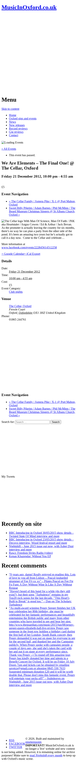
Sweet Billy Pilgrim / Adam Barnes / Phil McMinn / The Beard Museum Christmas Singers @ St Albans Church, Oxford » (42, 211)
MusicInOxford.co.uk (29, 7)
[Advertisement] (38, 53)
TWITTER (15, 747)
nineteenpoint (33, 742)
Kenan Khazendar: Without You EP (30, 556)
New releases (17, 125)
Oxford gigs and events (22, 118)
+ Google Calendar (12, 253)
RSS (11, 740)
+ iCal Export (32, 253)
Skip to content (10, 108)
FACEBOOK (17, 743)
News (12, 121)
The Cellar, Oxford (20, 306)
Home (12, 115)
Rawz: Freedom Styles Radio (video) (31, 552)
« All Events (8, 148)
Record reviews (18, 128)
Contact (13, 135)
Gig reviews (16, 131)
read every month (46, 755)
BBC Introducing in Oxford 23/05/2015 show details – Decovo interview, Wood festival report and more (41, 541)
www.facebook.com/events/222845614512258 (29, 247)
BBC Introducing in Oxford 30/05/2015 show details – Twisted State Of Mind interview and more (41, 534)
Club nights (16, 291)
